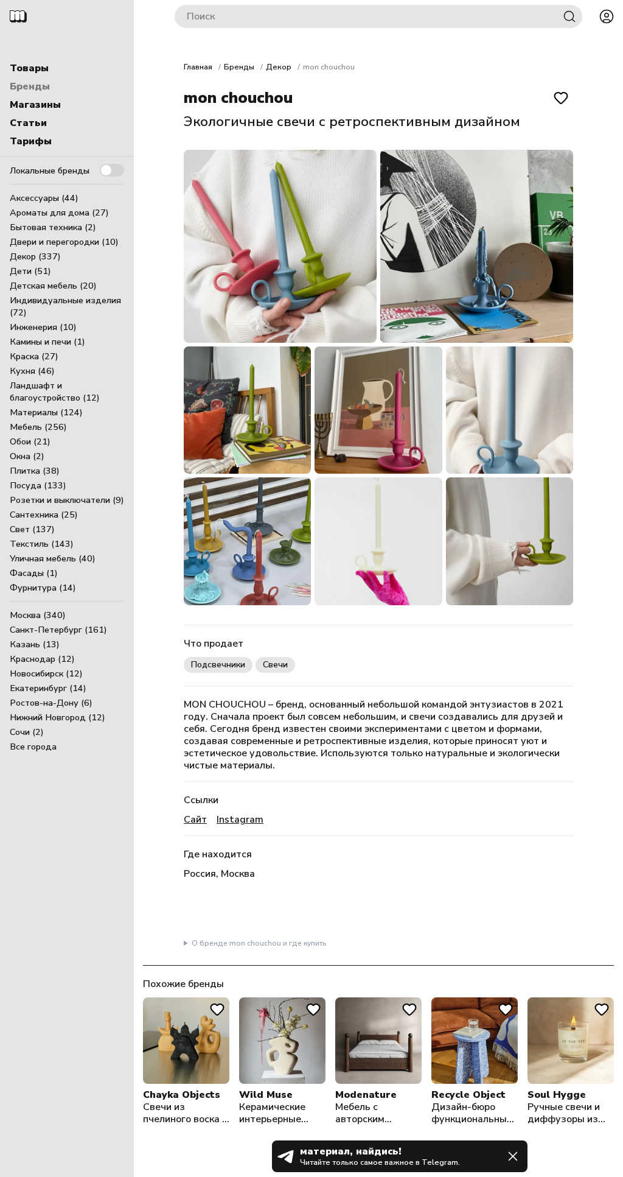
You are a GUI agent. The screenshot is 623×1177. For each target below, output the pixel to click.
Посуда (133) (38, 485)
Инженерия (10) (43, 327)
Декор (278, 66)
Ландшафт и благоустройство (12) (55, 391)
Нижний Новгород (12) (57, 717)
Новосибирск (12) (46, 673)
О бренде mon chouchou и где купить (259, 943)
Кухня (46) (32, 371)
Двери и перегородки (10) (64, 242)
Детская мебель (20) (53, 285)
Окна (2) (27, 456)
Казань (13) (35, 644)
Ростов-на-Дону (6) (51, 703)
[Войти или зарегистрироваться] (606, 16)
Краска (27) (34, 356)
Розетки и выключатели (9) (67, 500)
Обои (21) (30, 441)
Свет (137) (32, 529)
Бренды (30, 86)
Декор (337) (35, 256)
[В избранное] (561, 98)
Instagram (240, 819)
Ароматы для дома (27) (59, 212)
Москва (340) (38, 615)
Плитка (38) (35, 471)
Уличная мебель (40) (53, 558)
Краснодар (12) (42, 659)
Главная (198, 66)
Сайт (195, 819)
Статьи (28, 123)
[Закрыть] (513, 1156)
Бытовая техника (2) (53, 227)
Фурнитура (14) (43, 587)
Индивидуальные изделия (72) (65, 306)
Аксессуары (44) (44, 198)
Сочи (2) (27, 732)
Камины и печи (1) (47, 342)
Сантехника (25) (44, 514)
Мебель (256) (38, 427)
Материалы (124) (46, 412)
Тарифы (31, 141)
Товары (29, 68)
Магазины (35, 104)
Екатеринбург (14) (48, 688)
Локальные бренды (49, 170)
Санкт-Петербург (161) (58, 630)
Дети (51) (30, 271)
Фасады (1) (34, 573)
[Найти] (569, 16)
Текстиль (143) (42, 544)
